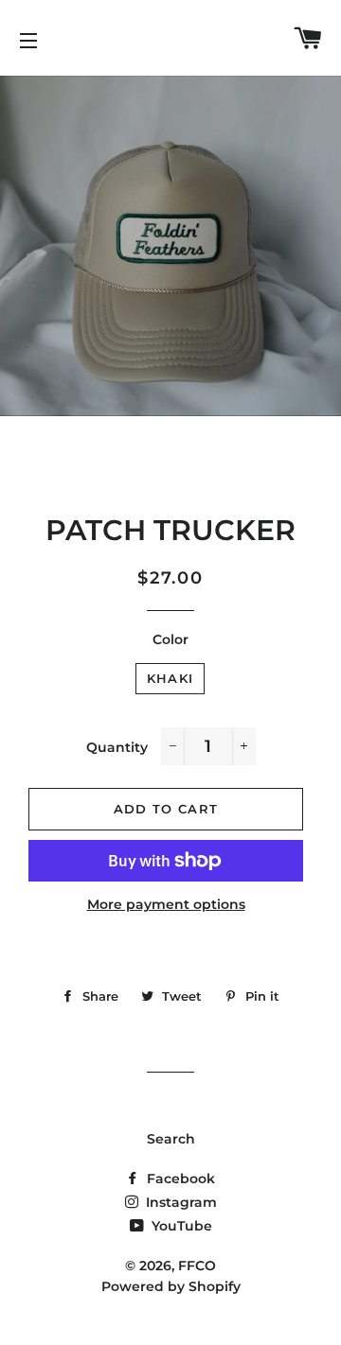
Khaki (170, 678)
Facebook (179, 1178)
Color (170, 639)
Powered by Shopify (171, 1286)
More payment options (166, 904)
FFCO (197, 1265)
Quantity (117, 747)
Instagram (179, 1202)
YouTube (180, 1225)
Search (171, 1138)
